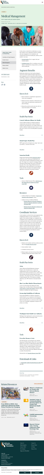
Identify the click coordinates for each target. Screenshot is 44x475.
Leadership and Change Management (9, 57)
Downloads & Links (5, 76)
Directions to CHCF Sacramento (6, 464)
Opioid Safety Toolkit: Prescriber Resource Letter (31, 362)
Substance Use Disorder (21, 23)
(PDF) (32, 182)
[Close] (42, 2)
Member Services (5, 68)
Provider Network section (31, 244)
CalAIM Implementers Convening (36, 415)
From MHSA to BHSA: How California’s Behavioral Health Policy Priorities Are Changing (10, 405)
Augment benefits (25, 59)
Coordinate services (25, 63)
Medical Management (6, 62)
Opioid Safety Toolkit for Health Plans (7, 53)
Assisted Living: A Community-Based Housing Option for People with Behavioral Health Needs (36, 403)
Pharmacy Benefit (5, 65)
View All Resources (38, 383)
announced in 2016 (36, 157)
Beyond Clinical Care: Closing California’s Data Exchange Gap (35, 426)
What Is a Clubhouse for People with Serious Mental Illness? (36, 390)
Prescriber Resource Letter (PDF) (34, 353)
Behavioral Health (12, 23)
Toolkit (3, 11)
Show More (22, 135)
